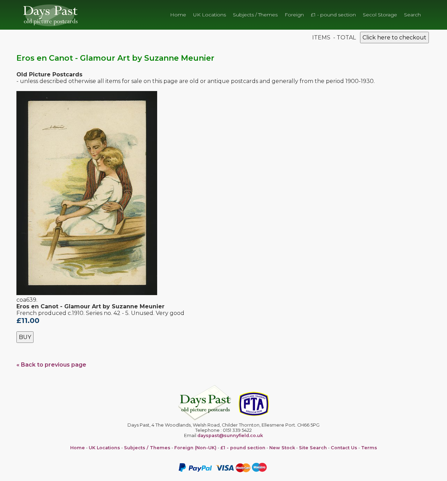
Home (178, 15)
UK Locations (209, 15)
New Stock (282, 447)
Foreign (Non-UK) (195, 447)
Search (412, 15)
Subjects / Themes (255, 15)
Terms (369, 447)
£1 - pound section (333, 15)
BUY (25, 337)
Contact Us (344, 447)
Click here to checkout (394, 37)
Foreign (294, 15)
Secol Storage (380, 15)
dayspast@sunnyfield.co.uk (230, 435)
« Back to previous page (51, 364)
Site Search (313, 447)
